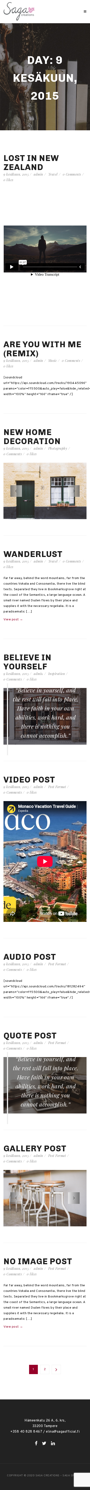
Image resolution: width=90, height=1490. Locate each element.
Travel (53, 174)
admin (38, 174)
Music (52, 360)
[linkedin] (53, 1443)
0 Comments (72, 174)
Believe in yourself (27, 661)
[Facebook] (36, 1443)
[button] (16, 491)
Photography (57, 448)
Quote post (30, 1036)
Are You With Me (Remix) (42, 348)
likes (8, 180)
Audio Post (29, 957)
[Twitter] (44, 1443)
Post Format (57, 787)
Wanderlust (33, 554)
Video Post (29, 780)
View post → (13, 620)
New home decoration (32, 436)
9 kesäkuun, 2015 (16, 174)
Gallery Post (34, 1148)
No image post (37, 1261)
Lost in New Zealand (31, 162)
